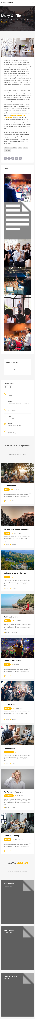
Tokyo (13, 763)
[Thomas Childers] (17, 995)
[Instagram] (11, 433)
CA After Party (9, 704)
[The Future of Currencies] (17, 779)
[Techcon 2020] (17, 735)
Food (6, 489)
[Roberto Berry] (17, 902)
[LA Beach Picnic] (17, 473)
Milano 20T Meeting (11, 836)
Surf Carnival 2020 (11, 617)
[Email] (20, 158)
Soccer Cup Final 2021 (12, 661)
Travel (7, 533)
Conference (13, 147)
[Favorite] (10, 387)
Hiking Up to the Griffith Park (15, 573)
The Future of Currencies (13, 792)
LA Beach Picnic (10, 486)
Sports (7, 664)
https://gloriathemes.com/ (15, 425)
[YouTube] (13, 433)
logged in (15, 369)
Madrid (10, 395)
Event (20, 147)
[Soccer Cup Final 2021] (17, 648)
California (14, 501)
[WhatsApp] (16, 158)
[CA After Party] (17, 691)
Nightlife (7, 708)
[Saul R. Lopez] (17, 948)
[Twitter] (9, 158)
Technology (8, 752)
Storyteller (7, 150)
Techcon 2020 (9, 748)
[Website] (15, 433)
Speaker (25, 147)
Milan (13, 807)
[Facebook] (5, 158)
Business (7, 147)
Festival (7, 620)
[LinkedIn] (12, 158)
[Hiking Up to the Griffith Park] (17, 560)
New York (14, 719)
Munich (14, 544)
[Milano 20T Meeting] (17, 823)
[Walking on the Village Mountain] (17, 516)
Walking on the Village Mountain (17, 529)
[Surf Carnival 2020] (17, 604)
